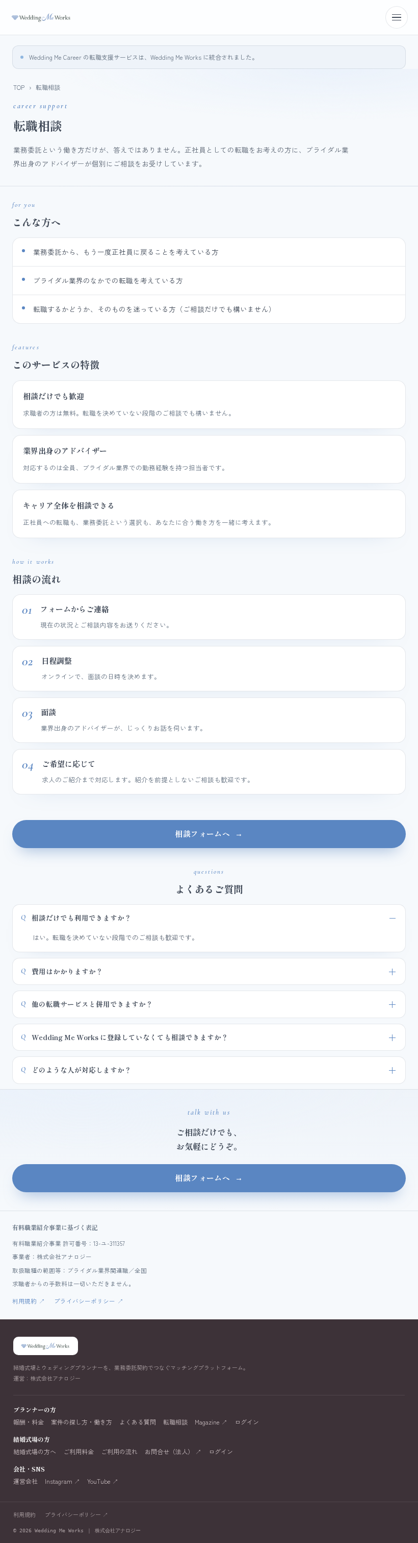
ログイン (246, 1422)
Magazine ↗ (211, 1422)
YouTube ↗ (102, 1481)
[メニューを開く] (396, 17)
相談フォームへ (209, 833)
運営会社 (25, 1481)
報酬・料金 (28, 1422)
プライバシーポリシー (88, 1301)
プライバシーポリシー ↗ (76, 1514)
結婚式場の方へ (34, 1452)
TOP (18, 87)
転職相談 (175, 1422)
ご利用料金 (78, 1452)
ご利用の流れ (119, 1452)
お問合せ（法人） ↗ (173, 1452)
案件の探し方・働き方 (81, 1422)
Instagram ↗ (62, 1481)
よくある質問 (137, 1422)
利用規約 (28, 1301)
